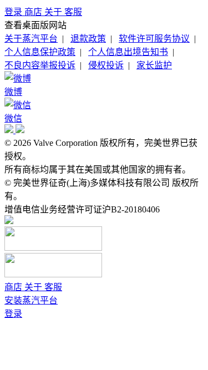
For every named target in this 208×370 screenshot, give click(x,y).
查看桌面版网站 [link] (35, 25)
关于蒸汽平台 (31, 38)
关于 (54, 12)
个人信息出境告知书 (128, 52)
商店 (34, 12)
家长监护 (154, 65)
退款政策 (88, 38)
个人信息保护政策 (39, 52)
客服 (73, 12)
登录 (14, 12)
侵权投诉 (106, 65)
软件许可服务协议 (154, 38)
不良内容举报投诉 (39, 65)
